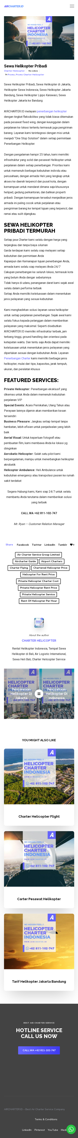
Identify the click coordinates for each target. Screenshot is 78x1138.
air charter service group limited (38, 554)
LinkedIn (49, 545)
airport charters (51, 561)
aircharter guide (25, 561)
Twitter (37, 545)
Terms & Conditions (46, 1119)
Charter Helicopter (14, 70)
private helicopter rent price (38, 587)
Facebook (23, 545)
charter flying (19, 568)
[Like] (71, 545)
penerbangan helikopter (52, 111)
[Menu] (70, 6)
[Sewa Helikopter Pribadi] (39, 693)
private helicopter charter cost (38, 581)
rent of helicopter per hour (39, 601)
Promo (11, 74)
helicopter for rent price (38, 574)
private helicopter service (38, 594)
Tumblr (62, 545)
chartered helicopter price (50, 568)
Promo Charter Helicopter (30, 74)
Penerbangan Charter (17, 358)
